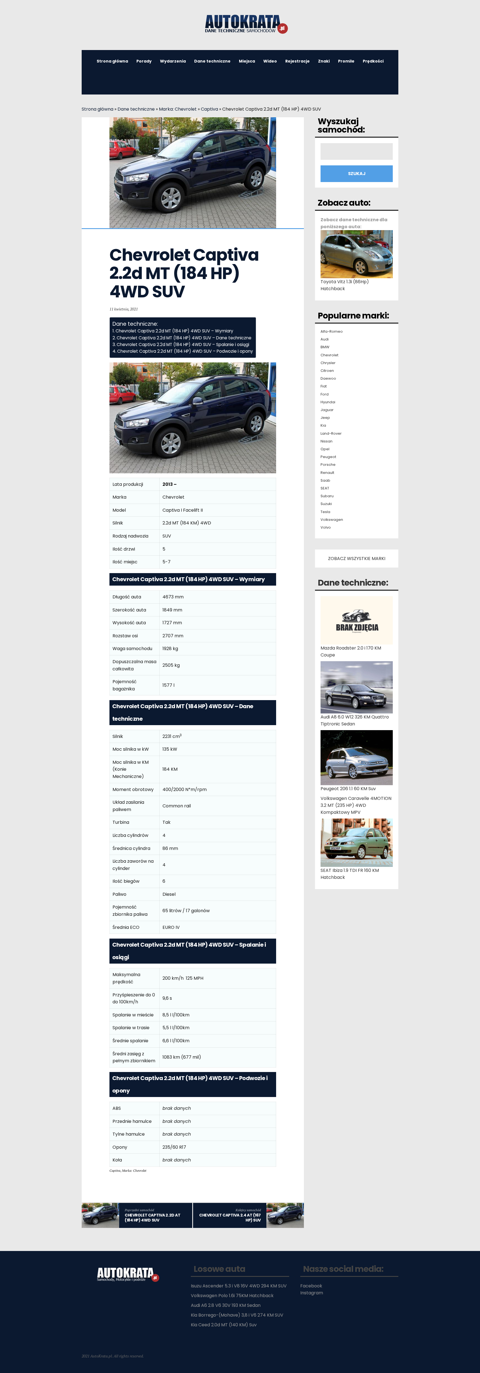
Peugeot (328, 456)
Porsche (328, 464)
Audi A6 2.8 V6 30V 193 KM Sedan (226, 1305)
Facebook (311, 1286)
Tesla (325, 511)
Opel (325, 449)
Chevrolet (329, 355)
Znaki (324, 61)
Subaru (327, 496)
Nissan (326, 441)
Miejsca (247, 61)
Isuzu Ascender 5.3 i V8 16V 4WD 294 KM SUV (239, 1286)
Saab (325, 480)
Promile (346, 61)
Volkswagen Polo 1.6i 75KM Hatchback (232, 1295)
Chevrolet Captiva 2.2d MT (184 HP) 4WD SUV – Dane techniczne (184, 338)
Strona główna (112, 61)
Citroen (327, 370)
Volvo (326, 527)
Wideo (270, 61)
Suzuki (326, 503)
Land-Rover (331, 433)
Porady (144, 61)
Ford (325, 394)
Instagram (311, 1293)
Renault (327, 472)
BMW (325, 347)
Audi (325, 339)
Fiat (324, 386)
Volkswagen (332, 519)
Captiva (209, 109)
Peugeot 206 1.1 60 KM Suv (348, 788)
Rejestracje (297, 61)
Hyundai (328, 402)
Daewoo (328, 378)
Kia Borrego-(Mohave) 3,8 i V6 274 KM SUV (237, 1315)
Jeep (325, 417)
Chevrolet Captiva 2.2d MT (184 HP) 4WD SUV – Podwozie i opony (185, 351)
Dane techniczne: (353, 583)
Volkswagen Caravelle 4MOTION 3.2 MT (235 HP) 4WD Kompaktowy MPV (356, 805)
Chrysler (328, 362)
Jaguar (327, 409)
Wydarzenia (173, 61)
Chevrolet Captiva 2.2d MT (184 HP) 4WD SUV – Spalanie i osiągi (183, 344)
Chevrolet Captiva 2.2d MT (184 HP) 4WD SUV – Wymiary (174, 331)
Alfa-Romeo (332, 331)
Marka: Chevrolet (178, 109)
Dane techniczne (212, 61)
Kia (323, 425)
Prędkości (373, 61)
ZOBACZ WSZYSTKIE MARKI (356, 558)
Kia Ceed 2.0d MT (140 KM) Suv (224, 1325)
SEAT (325, 488)
